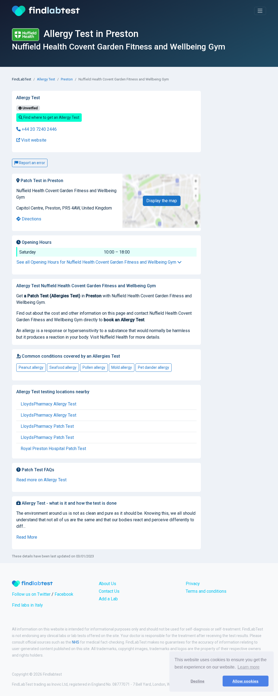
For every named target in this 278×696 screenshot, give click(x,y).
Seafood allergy (63, 367)
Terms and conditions (206, 591)
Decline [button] (197, 681)
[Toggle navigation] (260, 11)
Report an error (31, 163)
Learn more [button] (249, 667)
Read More (26, 537)
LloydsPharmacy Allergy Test (48, 404)
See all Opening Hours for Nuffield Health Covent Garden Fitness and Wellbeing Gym (97, 262)
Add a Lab (108, 598)
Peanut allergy (31, 367)
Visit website (33, 140)
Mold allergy (121, 367)
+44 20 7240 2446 (39, 129)
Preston (67, 79)
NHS (75, 642)
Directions (31, 218)
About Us (107, 583)
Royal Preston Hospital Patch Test (53, 448)
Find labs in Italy (27, 605)
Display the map (161, 200)
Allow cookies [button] (245, 681)
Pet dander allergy (153, 367)
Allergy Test (46, 79)
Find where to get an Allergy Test (51, 117)
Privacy (193, 583)
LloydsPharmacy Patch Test (47, 426)
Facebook (64, 594)
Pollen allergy (94, 367)
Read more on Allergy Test (41, 479)
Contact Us (109, 591)
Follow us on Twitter (31, 594)
